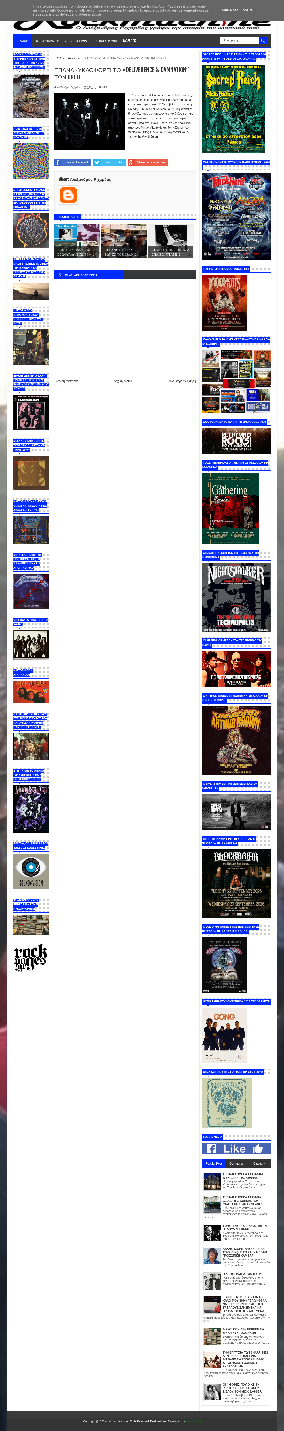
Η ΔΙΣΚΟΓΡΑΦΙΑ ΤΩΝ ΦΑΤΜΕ (243, 1274)
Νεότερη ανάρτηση (66, 381)
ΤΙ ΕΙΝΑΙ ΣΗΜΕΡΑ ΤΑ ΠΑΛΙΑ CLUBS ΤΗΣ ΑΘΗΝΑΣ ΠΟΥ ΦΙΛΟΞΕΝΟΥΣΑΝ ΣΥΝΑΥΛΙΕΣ (243, 1201)
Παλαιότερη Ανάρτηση (182, 381)
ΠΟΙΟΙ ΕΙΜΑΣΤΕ (47, 40)
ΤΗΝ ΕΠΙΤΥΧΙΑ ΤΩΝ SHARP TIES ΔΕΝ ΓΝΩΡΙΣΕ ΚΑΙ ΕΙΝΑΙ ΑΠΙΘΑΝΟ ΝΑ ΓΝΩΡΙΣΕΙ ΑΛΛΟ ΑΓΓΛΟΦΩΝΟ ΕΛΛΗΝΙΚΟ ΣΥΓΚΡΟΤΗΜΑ (245, 1359)
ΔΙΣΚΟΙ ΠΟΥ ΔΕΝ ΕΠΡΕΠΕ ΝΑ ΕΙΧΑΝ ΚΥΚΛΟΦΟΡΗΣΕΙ (243, 1331)
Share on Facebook (76, 162)
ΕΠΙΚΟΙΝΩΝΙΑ (106, 40)
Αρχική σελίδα (123, 381)
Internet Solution (195, 1421)
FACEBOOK (129, 40)
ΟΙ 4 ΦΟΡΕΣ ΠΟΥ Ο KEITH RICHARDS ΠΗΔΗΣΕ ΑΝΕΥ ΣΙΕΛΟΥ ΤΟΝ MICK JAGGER (242, 1388)
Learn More (229, 10)
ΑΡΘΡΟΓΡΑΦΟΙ (77, 40)
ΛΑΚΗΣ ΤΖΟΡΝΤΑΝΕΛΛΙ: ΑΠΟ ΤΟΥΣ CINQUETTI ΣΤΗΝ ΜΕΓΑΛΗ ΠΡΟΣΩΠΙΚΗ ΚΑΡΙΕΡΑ (245, 1252)
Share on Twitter (113, 162)
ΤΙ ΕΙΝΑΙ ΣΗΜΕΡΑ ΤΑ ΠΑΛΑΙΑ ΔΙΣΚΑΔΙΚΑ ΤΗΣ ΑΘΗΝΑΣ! (243, 1176)
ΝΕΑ (104, 87)
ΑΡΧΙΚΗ (22, 40)
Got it (247, 10)
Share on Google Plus (151, 162)
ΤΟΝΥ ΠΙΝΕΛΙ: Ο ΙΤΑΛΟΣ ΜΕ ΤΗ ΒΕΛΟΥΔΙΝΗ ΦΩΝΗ (245, 1227)
